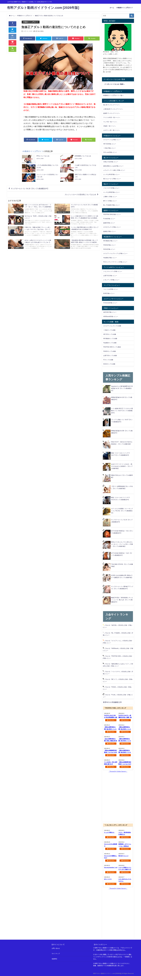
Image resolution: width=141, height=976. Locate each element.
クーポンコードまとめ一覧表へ (114, 84)
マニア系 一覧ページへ (110, 121)
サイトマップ (56, 953)
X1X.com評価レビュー (110, 152)
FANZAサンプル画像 (109, 351)
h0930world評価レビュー (110, 316)
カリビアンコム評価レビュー (112, 139)
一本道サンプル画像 (109, 330)
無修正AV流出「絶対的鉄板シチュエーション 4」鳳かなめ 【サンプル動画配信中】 (122, 600)
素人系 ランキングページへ (111, 104)
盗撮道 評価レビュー (109, 231)
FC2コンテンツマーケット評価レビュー (115, 262)
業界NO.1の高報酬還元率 (112, 702)
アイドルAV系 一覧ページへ (111, 117)
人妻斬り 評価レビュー (110, 196)
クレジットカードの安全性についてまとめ (80, 194)
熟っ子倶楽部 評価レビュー (111, 205)
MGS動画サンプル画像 (110, 338)
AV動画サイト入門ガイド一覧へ (113, 95)
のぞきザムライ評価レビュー (112, 227)
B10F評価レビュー (109, 293)
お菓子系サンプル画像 (110, 355)
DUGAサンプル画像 (109, 364)
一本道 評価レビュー (109, 148)
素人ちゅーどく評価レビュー (112, 178)
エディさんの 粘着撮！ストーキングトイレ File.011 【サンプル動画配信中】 (122, 511)
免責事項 (54, 959)
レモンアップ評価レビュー (111, 279)
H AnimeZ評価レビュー (110, 302)
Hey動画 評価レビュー (110, 257)
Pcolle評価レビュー (109, 218)
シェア (12, 25)
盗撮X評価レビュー (109, 223)
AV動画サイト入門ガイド (124, 7)
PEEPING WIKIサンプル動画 (112, 347)
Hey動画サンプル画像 (109, 342)
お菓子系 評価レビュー (110, 275)
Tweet (12, 31)
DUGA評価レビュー (109, 249)
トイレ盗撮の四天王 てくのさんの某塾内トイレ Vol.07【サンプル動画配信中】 (122, 410)
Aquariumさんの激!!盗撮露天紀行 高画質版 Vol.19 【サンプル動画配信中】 (122, 388)
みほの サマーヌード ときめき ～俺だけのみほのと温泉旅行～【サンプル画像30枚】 (122, 466)
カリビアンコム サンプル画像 (112, 326)
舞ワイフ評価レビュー (110, 200)
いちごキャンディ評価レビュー (112, 271)
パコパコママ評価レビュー (111, 188)
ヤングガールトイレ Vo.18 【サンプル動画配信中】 (30, 188)
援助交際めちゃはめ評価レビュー (113, 166)
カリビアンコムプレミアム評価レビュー (115, 253)
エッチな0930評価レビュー (111, 192)
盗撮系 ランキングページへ (111, 113)
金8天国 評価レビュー (109, 312)
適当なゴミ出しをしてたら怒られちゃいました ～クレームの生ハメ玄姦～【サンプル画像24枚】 (122, 544)
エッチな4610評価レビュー (111, 174)
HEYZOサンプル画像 (109, 334)
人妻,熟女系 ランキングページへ (113, 109)
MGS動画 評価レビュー (110, 240)
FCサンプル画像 (108, 359)
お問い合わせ (56, 948)
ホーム (112, 7)
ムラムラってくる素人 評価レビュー (114, 170)
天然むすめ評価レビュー (110, 161)
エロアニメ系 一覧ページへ (111, 130)
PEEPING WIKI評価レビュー (112, 214)
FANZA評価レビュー (109, 245)
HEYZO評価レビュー (109, 144)
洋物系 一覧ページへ (109, 126)
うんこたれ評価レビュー (110, 289)
